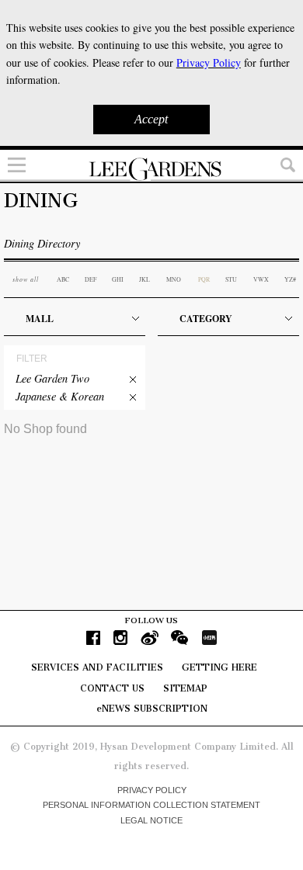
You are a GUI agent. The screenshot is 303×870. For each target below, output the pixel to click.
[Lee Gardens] (151, 169)
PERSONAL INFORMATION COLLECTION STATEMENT (151, 804)
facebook (93, 637)
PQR (204, 279)
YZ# (290, 279)
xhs (209, 637)
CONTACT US (112, 688)
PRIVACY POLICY (151, 790)
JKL (144, 279)
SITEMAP (185, 688)
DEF (90, 279)
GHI (118, 279)
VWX (261, 279)
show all (25, 279)
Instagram (120, 637)
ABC (63, 279)
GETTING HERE (219, 667)
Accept (151, 119)
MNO (173, 279)
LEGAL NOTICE (151, 820)
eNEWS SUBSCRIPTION (151, 708)
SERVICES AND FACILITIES (97, 667)
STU (231, 279)
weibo (149, 637)
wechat (180, 637)
